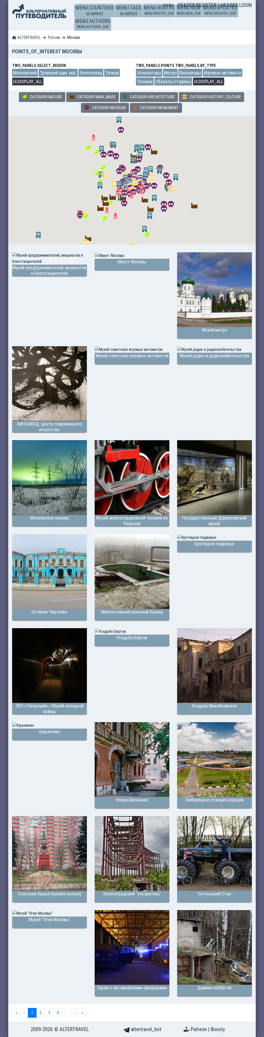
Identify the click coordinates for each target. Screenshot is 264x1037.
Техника (145, 81)
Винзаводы (190, 72)
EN (166, 5)
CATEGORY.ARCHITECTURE (152, 96)
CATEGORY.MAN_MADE (96, 96)
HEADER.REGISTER (197, 5)
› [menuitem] (74, 1012)
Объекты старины (173, 81)
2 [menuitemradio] (41, 1012)
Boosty (218, 1029)
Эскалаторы (149, 72)
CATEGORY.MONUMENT (159, 107)
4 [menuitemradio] (58, 1012)
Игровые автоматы (222, 72)
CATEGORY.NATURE (45, 96)
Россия (54, 37)
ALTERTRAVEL (28, 37)
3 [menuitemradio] (49, 1012)
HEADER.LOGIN (236, 5)
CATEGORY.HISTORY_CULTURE (215, 96)
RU (171, 5)
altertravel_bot (145, 1029)
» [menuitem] (82, 1012)
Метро (170, 72)
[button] (145, 200)
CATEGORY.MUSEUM (108, 107)
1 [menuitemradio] (32, 1012)
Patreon (199, 1029)
